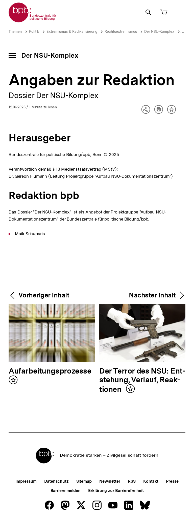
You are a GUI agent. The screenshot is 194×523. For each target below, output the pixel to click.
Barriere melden (66, 490)
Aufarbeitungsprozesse (50, 371)
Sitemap (84, 481)
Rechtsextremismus (121, 31)
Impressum (25, 481)
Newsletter (109, 481)
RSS (132, 481)
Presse (172, 481)
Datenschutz (56, 481)
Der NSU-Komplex (159, 31)
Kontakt (150, 481)
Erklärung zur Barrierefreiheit (115, 490)
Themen (15, 31)
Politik (34, 31)
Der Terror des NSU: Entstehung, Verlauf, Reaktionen (142, 380)
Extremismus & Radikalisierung (71, 31)
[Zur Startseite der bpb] (33, 20)
